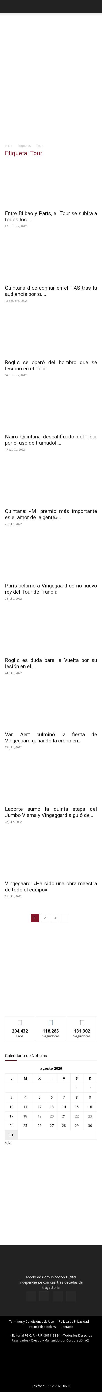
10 (11, 1106)
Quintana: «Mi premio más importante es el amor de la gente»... (51, 514)
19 (40, 1116)
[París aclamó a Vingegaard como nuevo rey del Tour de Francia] (51, 557)
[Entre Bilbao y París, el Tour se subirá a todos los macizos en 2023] (51, 184)
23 (90, 1116)
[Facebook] (31, 1296)
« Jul (8, 1142)
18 (25, 1116)
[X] (58, 1296)
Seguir (51, 1020)
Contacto (66, 1327)
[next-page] (65, 918)
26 (40, 1125)
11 (25, 1106)
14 (64, 1106)
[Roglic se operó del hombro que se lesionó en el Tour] (51, 333)
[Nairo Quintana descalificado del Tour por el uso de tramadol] (51, 408)
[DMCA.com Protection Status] (51, 1379)
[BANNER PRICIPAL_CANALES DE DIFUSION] (51, 25)
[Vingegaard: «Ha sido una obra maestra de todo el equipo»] (51, 854)
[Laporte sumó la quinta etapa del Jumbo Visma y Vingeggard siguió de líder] (51, 780)
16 (90, 1106)
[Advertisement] (51, 87)
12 (40, 1106)
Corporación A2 (77, 1340)
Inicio (8, 146)
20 (52, 1116)
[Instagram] (44, 1296)
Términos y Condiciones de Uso (31, 1321)
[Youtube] (71, 1296)
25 (25, 1125)
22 (77, 1116)
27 (52, 1125)
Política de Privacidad (74, 1321)
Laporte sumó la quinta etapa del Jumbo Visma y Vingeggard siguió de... (51, 812)
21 (64, 1116)
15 (77, 1106)
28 (64, 1125)
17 (11, 1116)
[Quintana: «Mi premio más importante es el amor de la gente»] (51, 482)
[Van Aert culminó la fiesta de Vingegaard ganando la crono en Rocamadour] (51, 706)
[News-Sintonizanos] (42, 1004)
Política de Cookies (42, 1327)
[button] (8, 6)
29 (77, 1125)
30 (90, 1125)
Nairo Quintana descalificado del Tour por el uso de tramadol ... (51, 440)
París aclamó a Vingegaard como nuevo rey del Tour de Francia (51, 589)
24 (11, 1125)
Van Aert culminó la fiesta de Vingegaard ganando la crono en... (51, 738)
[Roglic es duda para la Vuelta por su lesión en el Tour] (51, 631)
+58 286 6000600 (58, 1386)
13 (52, 1106)
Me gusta (20, 1020)
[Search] (95, 6)
